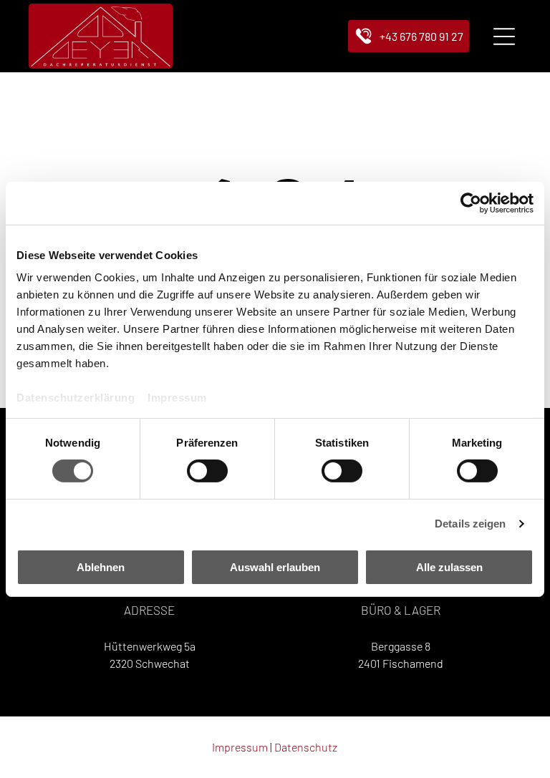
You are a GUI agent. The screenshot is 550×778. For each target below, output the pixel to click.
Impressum (177, 398)
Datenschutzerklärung (75, 398)
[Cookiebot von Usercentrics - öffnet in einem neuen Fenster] (471, 202)
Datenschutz (305, 747)
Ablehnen (101, 567)
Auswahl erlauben (275, 567)
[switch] (207, 470)
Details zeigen (470, 523)
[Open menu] (504, 36)
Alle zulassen (449, 567)
